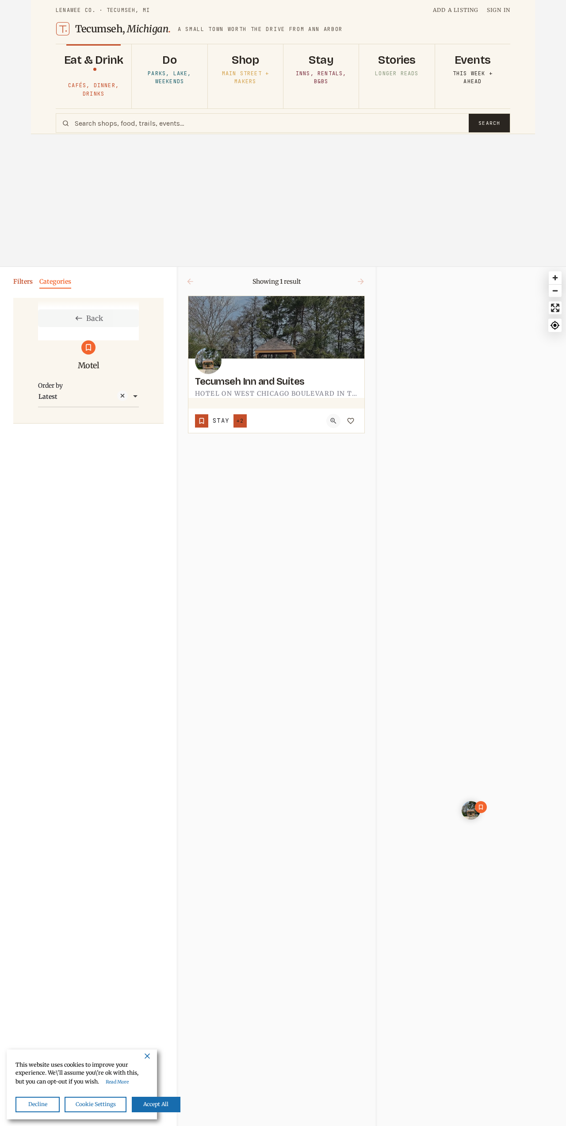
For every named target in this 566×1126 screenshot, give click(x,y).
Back (94, 318)
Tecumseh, (123, 29)
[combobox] (88, 396)
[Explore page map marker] (471, 810)
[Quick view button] (333, 421)
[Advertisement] (283, 200)
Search (489, 123)
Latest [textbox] (47, 397)
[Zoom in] (555, 277)
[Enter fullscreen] (555, 307)
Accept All (155, 1104)
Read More (117, 1082)
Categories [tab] (55, 281)
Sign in (498, 10)
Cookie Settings (96, 1104)
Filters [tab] (23, 281)
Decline (37, 1104)
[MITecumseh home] (63, 29)
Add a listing (456, 10)
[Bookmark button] (351, 421)
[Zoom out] (555, 290)
